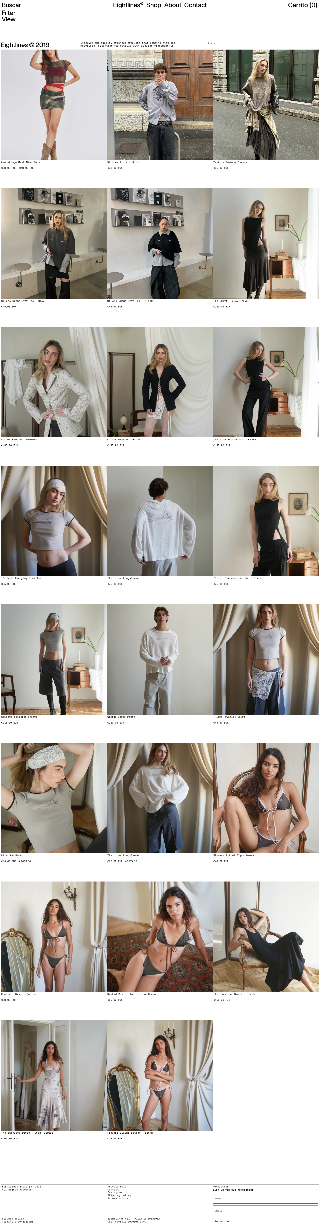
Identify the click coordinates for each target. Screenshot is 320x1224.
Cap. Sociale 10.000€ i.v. (127, 1221)
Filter (9, 13)
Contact (113, 1189)
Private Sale (117, 1186)
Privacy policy (13, 1218)
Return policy (118, 1198)
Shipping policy (119, 1195)
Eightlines (126, 5)
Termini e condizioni (18, 1221)
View (9, 19)
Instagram (115, 1192)
